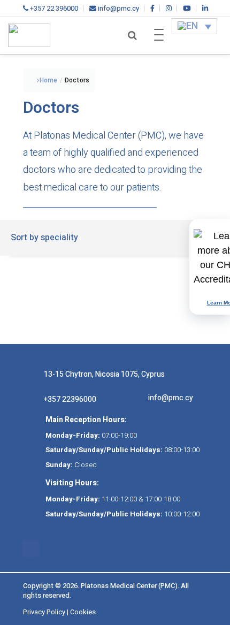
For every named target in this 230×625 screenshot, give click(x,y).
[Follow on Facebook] (30, 548)
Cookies (83, 612)
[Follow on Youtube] (73, 548)
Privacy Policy (44, 612)
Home (48, 80)
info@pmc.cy (117, 8)
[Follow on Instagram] (51, 548)
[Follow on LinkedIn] (94, 548)
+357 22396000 (70, 399)
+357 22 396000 (53, 8)
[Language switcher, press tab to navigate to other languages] (194, 26)
